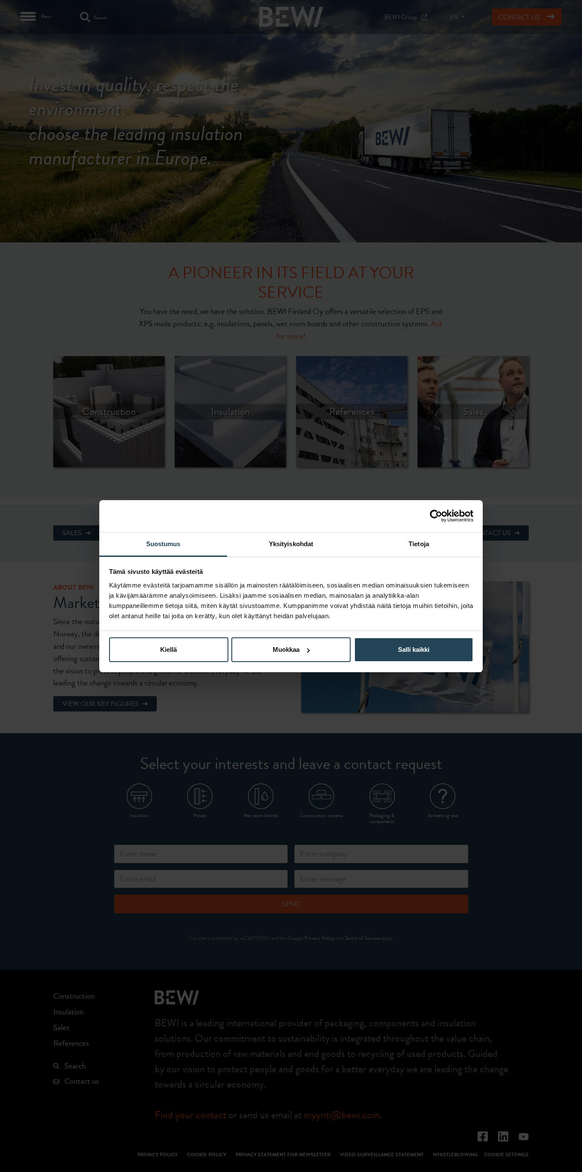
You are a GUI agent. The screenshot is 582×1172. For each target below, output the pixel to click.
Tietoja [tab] (419, 543)
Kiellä (168, 649)
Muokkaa (286, 649)
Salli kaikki (413, 649)
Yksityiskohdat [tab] (291, 543)
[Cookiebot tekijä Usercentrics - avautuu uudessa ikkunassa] (436, 516)
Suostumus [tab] (163, 543)
